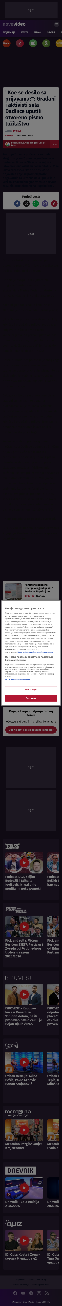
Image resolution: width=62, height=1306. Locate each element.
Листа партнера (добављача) (17, 679)
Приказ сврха (31, 689)
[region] (30, 653)
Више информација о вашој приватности (35, 652)
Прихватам (31, 698)
